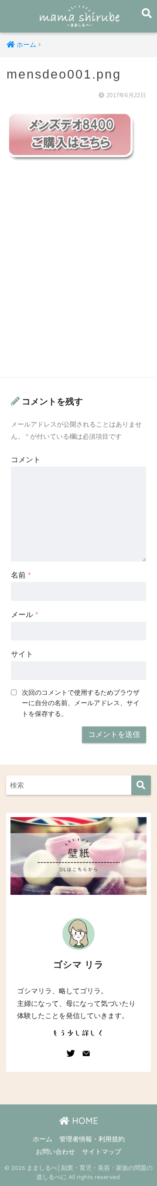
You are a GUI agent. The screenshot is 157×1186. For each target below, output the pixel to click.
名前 (21, 575)
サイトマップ (101, 1151)
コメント (26, 460)
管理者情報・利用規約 (92, 1139)
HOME (83, 1120)
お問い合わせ (55, 1151)
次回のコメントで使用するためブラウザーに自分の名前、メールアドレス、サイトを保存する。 (81, 703)
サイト (22, 654)
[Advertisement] (78, 278)
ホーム (42, 1139)
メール (24, 615)
